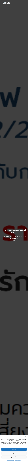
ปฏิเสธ (14, 453)
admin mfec (7, 236)
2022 (14, 240)
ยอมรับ (14, 449)
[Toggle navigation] (22, 2)
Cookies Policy (10, 460)
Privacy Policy (18, 460)
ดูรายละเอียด (14, 457)
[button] (26, 436)
